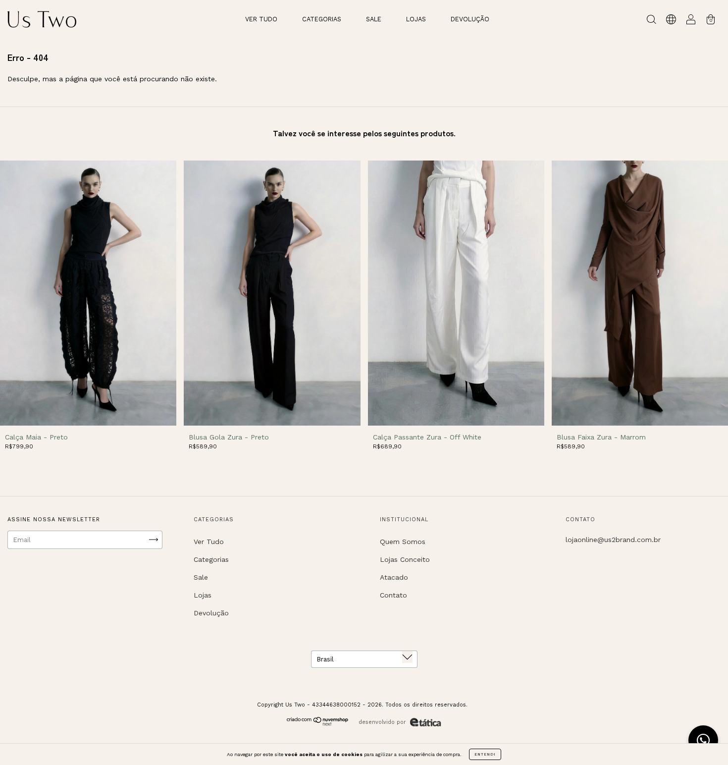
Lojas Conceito (405, 559)
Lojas (416, 19)
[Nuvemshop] (318, 723)
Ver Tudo (261, 19)
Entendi (485, 754)
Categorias (321, 19)
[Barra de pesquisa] (651, 20)
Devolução (470, 19)
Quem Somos (402, 542)
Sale (373, 19)
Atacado (394, 577)
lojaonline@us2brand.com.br (613, 540)
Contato (393, 595)
